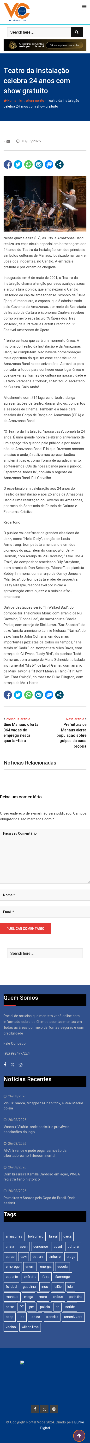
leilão (58, 1287)
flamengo (62, 1277)
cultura (73, 1246)
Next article (75, 719)
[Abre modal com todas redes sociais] (59, 164)
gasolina (29, 1287)
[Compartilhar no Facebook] (8, 164)
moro (43, 1297)
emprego (13, 1266)
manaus (12, 1297)
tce (21, 1317)
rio (58, 1307)
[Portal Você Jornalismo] (8, 141)
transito (52, 1317)
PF (22, 1307)
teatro (35, 1317)
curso (10, 1257)
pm (31, 1307)
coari (24, 1246)
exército (30, 1277)
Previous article (18, 719)
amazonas (14, 1236)
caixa (67, 1236)
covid (58, 1246)
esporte (12, 1277)
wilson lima (30, 1327)
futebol (11, 1287)
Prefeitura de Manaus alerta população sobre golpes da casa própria (71, 735)
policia (45, 1307)
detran (37, 1257)
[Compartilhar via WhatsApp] (28, 164)
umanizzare (73, 1317)
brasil (53, 1236)
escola (62, 1266)
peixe (10, 1307)
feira (45, 1277)
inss (45, 1287)
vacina (11, 1327)
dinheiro (54, 1257)
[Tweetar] (18, 164)
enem (29, 1266)
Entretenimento (31, 100)
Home (12, 100)
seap (9, 1317)
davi (23, 1257)
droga (70, 1257)
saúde (70, 1307)
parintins (76, 1297)
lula (70, 1287)
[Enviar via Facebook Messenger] (49, 164)
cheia (10, 1246)
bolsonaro (35, 1236)
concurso (40, 1246)
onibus (58, 1297)
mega (28, 1297)
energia (46, 1266)
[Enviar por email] (39, 164)
